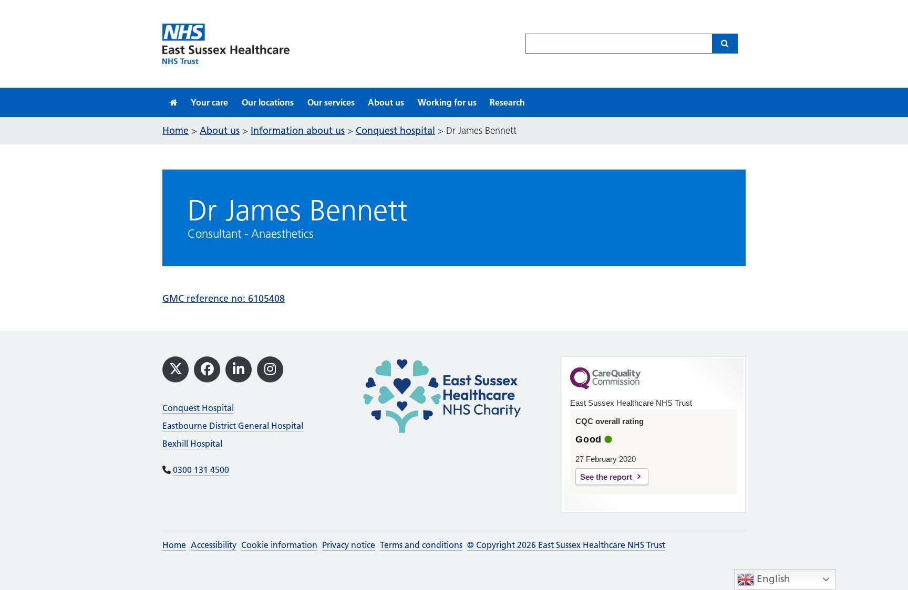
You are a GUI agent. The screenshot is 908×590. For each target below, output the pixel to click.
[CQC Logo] (605, 387)
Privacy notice (348, 545)
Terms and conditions (421, 545)
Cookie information (279, 545)
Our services (331, 102)
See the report (606, 476)
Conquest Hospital (198, 408)
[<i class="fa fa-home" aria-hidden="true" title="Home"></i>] (173, 102)
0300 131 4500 (201, 470)
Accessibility (213, 545)
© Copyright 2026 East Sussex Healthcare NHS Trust (566, 545)
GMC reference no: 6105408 (223, 298)
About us (386, 102)
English (772, 579)
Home (174, 545)
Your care (209, 102)
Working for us (447, 102)
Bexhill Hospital (192, 443)
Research (507, 102)
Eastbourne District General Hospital (232, 425)
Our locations (268, 102)
